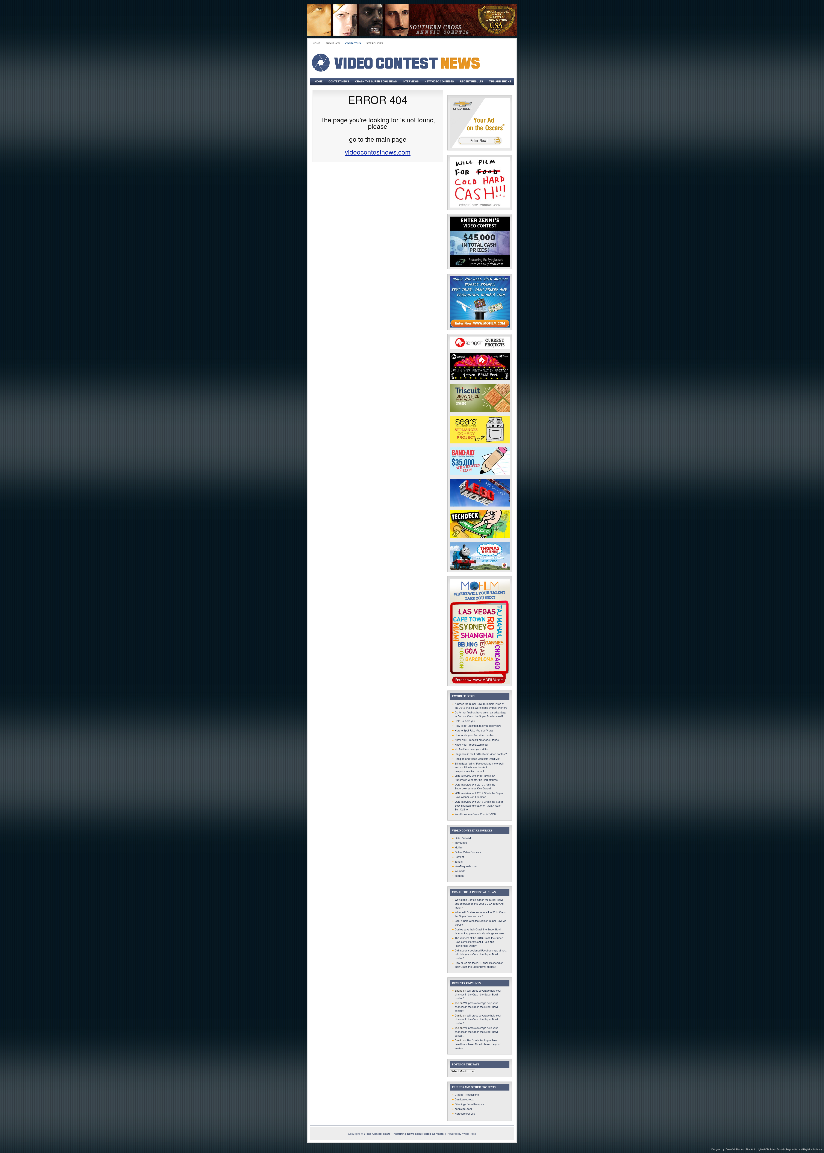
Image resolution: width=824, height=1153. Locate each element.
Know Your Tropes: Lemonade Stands (477, 740)
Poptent (459, 857)
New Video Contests (439, 81)
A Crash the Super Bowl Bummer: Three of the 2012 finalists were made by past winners (481, 705)
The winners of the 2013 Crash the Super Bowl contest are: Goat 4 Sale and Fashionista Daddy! (479, 941)
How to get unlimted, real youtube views (478, 725)
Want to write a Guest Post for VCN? (475, 814)
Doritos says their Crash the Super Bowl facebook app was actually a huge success (479, 931)
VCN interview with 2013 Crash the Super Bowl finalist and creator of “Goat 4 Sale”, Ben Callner (479, 805)
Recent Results (471, 81)
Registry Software (812, 1149)
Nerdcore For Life (465, 1113)
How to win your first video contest (474, 735)
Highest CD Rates (766, 1149)
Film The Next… (464, 838)
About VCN (333, 43)
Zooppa (459, 875)
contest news (339, 81)
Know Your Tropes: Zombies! (471, 744)
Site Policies (374, 43)
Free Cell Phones (735, 1149)
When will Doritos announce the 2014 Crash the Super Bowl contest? (480, 914)
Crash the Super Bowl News (376, 81)
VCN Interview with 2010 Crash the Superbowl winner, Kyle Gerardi (475, 786)
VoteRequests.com (466, 866)
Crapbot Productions (467, 1094)
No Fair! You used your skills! (471, 749)
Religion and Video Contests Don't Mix (477, 758)
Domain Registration (787, 1149)
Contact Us (353, 43)
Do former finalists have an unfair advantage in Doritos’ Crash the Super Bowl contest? (480, 714)
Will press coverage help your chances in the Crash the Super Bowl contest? (478, 994)
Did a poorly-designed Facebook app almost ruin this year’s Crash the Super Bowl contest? (480, 954)
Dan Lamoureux (464, 1099)
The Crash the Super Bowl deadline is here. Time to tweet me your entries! (477, 1044)
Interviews (411, 81)
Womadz (460, 871)
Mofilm (458, 847)
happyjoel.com (463, 1109)
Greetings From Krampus (469, 1104)
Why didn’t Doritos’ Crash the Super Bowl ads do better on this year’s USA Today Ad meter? (479, 903)
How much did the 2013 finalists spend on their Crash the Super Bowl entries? (479, 964)
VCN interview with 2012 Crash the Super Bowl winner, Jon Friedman (479, 795)
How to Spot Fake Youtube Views (474, 730)
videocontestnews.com (377, 151)
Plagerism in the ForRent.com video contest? (481, 754)
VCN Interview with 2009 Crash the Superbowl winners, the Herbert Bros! (476, 777)
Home (316, 43)
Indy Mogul (461, 842)
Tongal (459, 861)
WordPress (469, 1134)
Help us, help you (465, 721)
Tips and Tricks (500, 81)
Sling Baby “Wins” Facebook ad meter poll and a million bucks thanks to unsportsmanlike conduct (479, 767)
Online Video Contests (468, 852)
